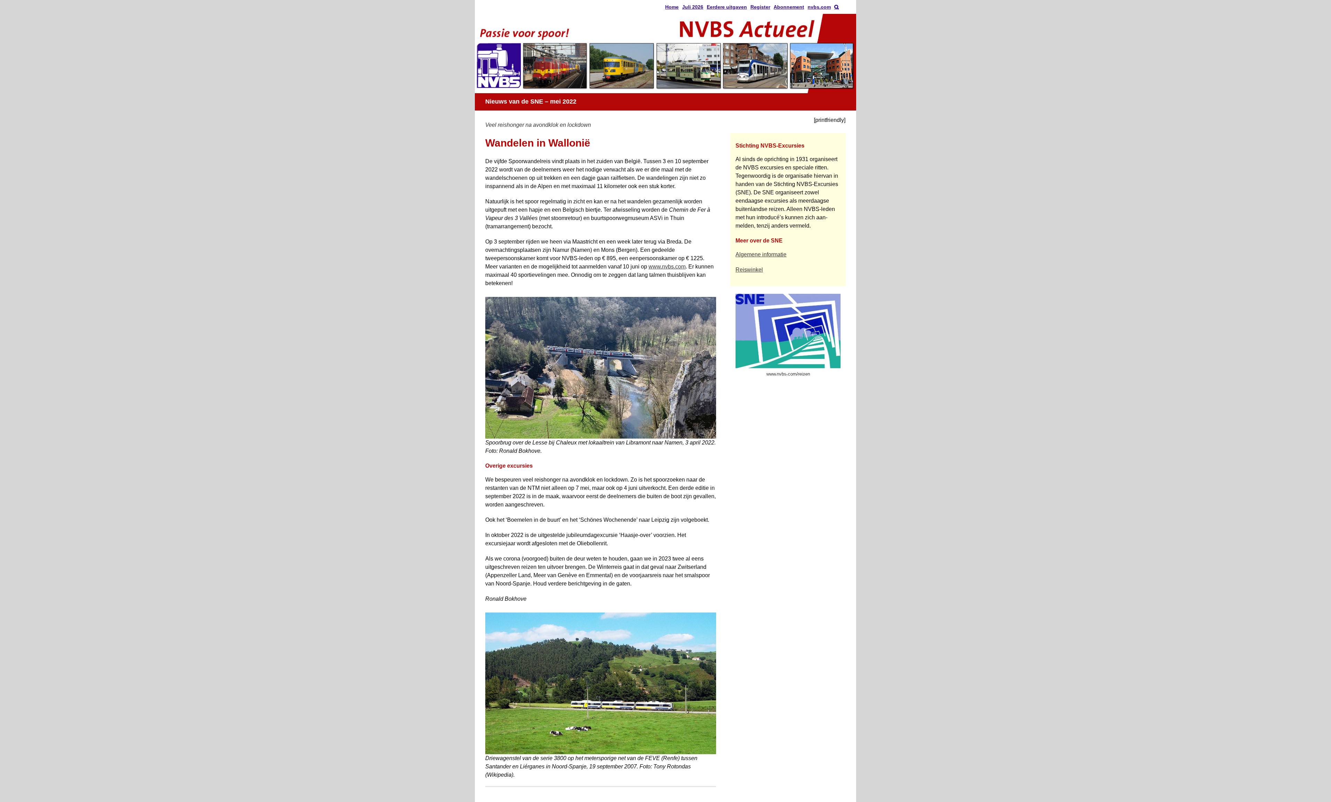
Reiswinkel (749, 270)
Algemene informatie (761, 254)
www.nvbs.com (667, 267)
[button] (836, 7)
